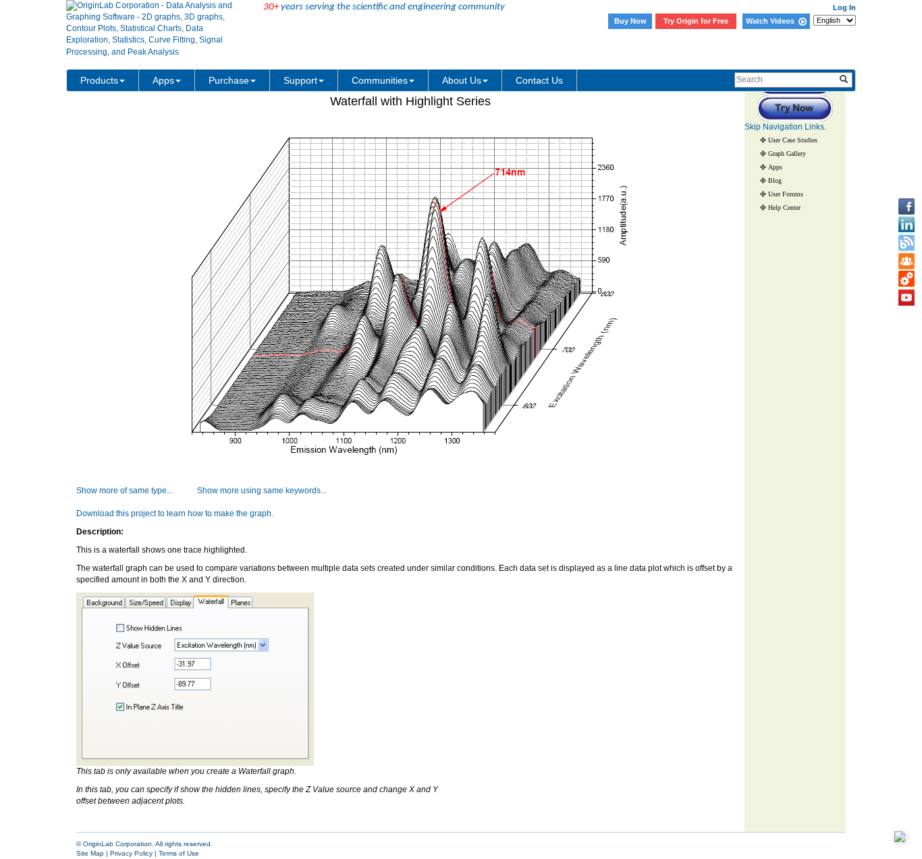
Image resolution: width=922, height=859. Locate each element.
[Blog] (906, 243)
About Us (461, 80)
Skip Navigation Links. (785, 127)
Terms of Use (179, 853)
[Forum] (906, 261)
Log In (844, 7)
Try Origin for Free (695, 21)
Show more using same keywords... (262, 490)
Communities (380, 80)
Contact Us (539, 80)
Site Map (90, 853)
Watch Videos (772, 21)
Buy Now (630, 21)
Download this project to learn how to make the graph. (174, 513)
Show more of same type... (124, 490)
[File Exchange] (906, 279)
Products (99, 80)
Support (300, 80)
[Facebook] (906, 206)
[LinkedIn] (906, 224)
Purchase (229, 80)
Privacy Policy (131, 853)
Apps (163, 80)
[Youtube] (906, 297)
